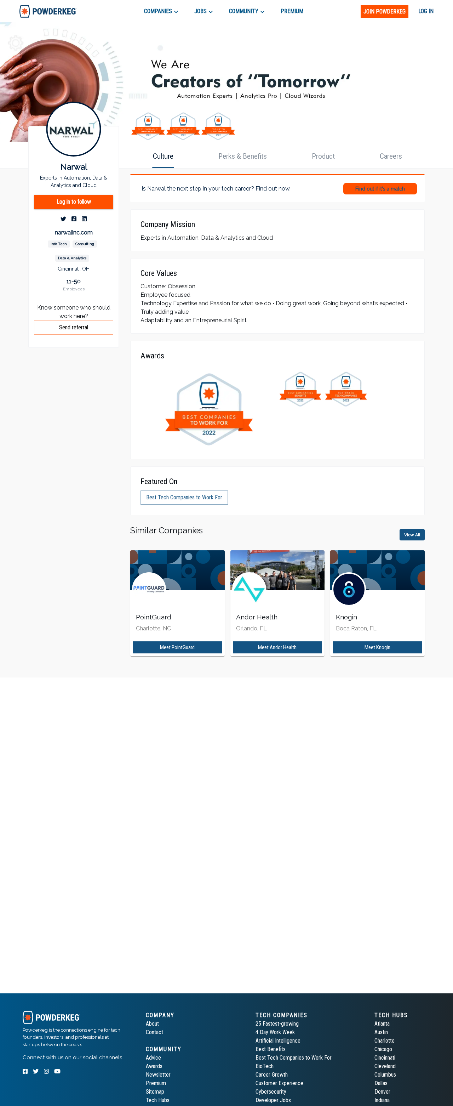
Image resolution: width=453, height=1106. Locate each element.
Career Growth (272, 1074)
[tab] (47, 11)
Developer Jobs (273, 1100)
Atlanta (382, 1023)
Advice (153, 1057)
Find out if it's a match (380, 189)
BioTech (265, 1066)
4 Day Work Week (275, 1032)
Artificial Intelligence (278, 1040)
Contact (154, 1032)
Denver (382, 1091)
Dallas (381, 1083)
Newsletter (158, 1074)
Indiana (382, 1100)
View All (412, 534)
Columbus (385, 1074)
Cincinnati (384, 1057)
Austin (381, 1032)
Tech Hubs (158, 1100)
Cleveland (385, 1066)
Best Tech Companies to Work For (294, 1057)
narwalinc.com (74, 232)
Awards (154, 1066)
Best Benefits (271, 1049)
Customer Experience (279, 1083)
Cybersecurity (271, 1091)
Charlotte (384, 1040)
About (152, 1023)
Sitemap (155, 1091)
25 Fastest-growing (277, 1023)
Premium (156, 1083)
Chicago (383, 1049)
